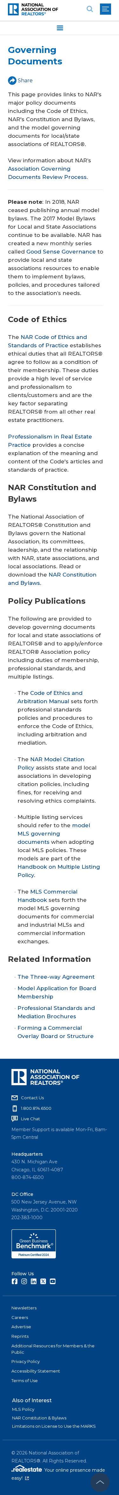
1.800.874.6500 (36, 1108)
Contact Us (32, 1097)
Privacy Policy (25, 1361)
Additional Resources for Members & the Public (53, 1349)
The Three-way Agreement (56, 977)
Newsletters (23, 1307)
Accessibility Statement (35, 1370)
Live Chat (30, 1118)
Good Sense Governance (61, 251)
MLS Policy (23, 1409)
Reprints (20, 1336)
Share (25, 80)
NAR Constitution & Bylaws (39, 1417)
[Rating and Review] (33, 1257)
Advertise (21, 1326)
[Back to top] (99, 1482)
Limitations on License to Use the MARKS (54, 1426)
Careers (19, 1317)
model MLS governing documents (53, 833)
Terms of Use (24, 1380)
